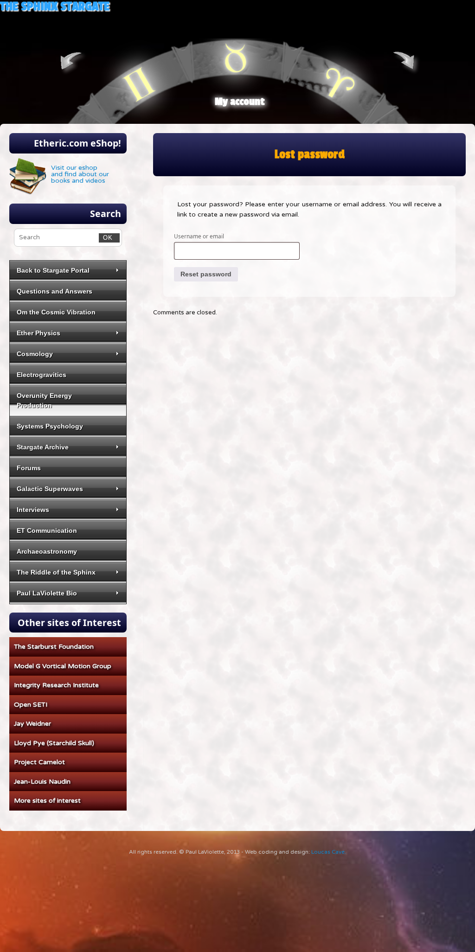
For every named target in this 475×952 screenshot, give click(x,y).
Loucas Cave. (328, 852)
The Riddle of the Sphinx (56, 572)
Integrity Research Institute (56, 685)
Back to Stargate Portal (53, 270)
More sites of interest (47, 801)
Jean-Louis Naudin (42, 782)
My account (240, 101)
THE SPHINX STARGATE (54, 6)
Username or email (201, 236)
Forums (29, 468)
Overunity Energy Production (44, 400)
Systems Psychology (50, 426)
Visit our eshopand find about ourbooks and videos (80, 174)
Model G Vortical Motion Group (62, 666)
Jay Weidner (32, 724)
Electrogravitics (41, 374)
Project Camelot (39, 762)
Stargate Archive (43, 447)
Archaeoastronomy (47, 551)
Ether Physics (38, 333)
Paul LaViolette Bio (47, 593)
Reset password (205, 274)
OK (106, 237)
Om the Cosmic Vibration (56, 312)
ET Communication (47, 530)
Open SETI (30, 705)
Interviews (33, 509)
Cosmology (35, 354)
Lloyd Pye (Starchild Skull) (54, 743)
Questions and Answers (54, 291)
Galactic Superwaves (50, 488)
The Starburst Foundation (54, 647)
